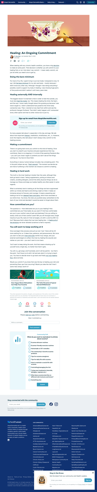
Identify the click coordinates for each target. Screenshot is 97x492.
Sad (34, 304)
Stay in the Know (57, 473)
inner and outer (29, 236)
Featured (61, 2)
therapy (27, 135)
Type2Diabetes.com (77, 470)
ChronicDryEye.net (38, 457)
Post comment (34, 327)
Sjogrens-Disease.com (78, 454)
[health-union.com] (14, 422)
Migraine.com (56, 467)
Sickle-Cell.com (76, 452)
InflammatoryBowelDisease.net (61, 444)
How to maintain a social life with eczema (42, 363)
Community (21, 2)
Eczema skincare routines (39, 342)
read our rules (30, 315)
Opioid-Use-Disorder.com (79, 431)
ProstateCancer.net (77, 441)
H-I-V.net (54, 433)
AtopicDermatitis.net (39, 438)
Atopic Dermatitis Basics (36, 2)
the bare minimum (22, 83)
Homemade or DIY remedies (40, 348)
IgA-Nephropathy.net (58, 441)
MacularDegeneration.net (59, 454)
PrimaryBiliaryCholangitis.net (80, 438)
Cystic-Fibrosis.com (38, 467)
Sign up (88, 480)
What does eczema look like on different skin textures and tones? (42, 376)
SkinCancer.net (76, 457)
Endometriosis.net (38, 470)
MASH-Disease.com (58, 457)
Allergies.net (36, 431)
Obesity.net (75, 428)
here (15, 299)
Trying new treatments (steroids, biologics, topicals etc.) (42, 371)
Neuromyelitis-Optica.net (79, 425)
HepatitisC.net (56, 428)
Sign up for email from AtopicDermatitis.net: (38, 118)
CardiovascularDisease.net (40, 454)
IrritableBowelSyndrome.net (60, 446)
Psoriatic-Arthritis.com (78, 444)
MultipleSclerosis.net (58, 470)
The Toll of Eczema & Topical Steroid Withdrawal (46, 284)
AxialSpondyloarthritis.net (40, 444)
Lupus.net (55, 452)
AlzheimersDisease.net (39, 433)
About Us (10, 477)
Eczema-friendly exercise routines (42, 345)
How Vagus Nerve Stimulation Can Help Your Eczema (21, 284)
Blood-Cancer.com (38, 449)
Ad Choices (11, 479)
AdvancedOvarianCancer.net (41, 428)
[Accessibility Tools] (80, 2)
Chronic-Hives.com (38, 459)
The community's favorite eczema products (42, 352)
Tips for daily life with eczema (41, 359)
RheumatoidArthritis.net (78, 449)
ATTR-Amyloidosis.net (39, 441)
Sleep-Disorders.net (77, 459)
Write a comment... (17, 322)
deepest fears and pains (31, 195)
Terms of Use (24, 127)
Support (27, 304)
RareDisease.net (76, 446)
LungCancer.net (56, 449)
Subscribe (51, 122)
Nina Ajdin (18, 56)
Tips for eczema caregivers (40, 356)
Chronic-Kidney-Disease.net (41, 462)
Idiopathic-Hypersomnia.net (60, 438)
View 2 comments (34, 318)
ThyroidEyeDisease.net (78, 467)
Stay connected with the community (23, 400)
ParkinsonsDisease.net (78, 433)
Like (19, 304)
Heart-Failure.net (57, 425)
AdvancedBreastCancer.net (40, 425)
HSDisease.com (56, 436)
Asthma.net (36, 436)
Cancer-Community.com (40, 452)
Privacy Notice (81, 484)
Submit (42, 384)
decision (56, 65)
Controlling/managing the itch (41, 367)
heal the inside (22, 101)
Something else (36, 380)
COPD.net (35, 465)
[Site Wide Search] (77, 2)
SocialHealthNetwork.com (79, 462)
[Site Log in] (84, 2)
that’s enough (33, 164)
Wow (41, 304)
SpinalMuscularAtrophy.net (79, 465)
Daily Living (51, 2)
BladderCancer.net (38, 446)
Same (48, 304)
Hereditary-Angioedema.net (60, 431)
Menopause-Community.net (60, 459)
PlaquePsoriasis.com (77, 436)
